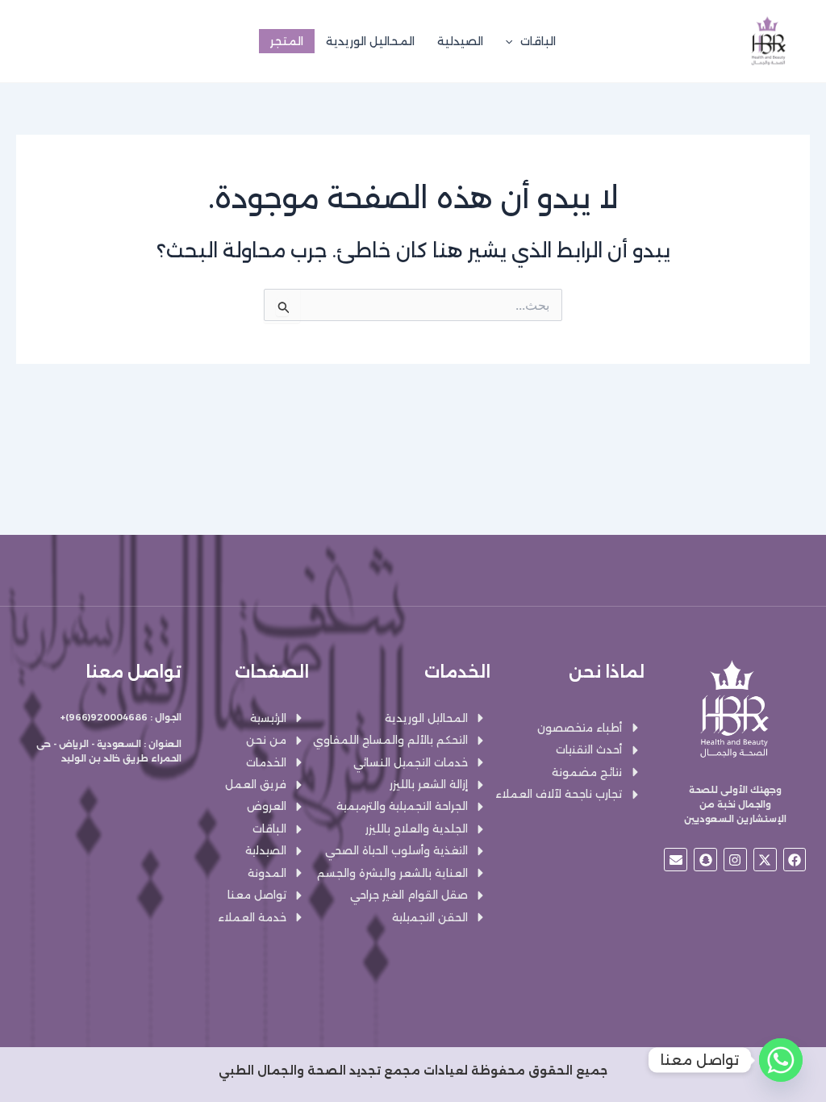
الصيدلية (460, 41)
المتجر (286, 41)
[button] (513, 41)
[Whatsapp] (781, 1060)
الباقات (538, 41)
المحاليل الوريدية (370, 41)
